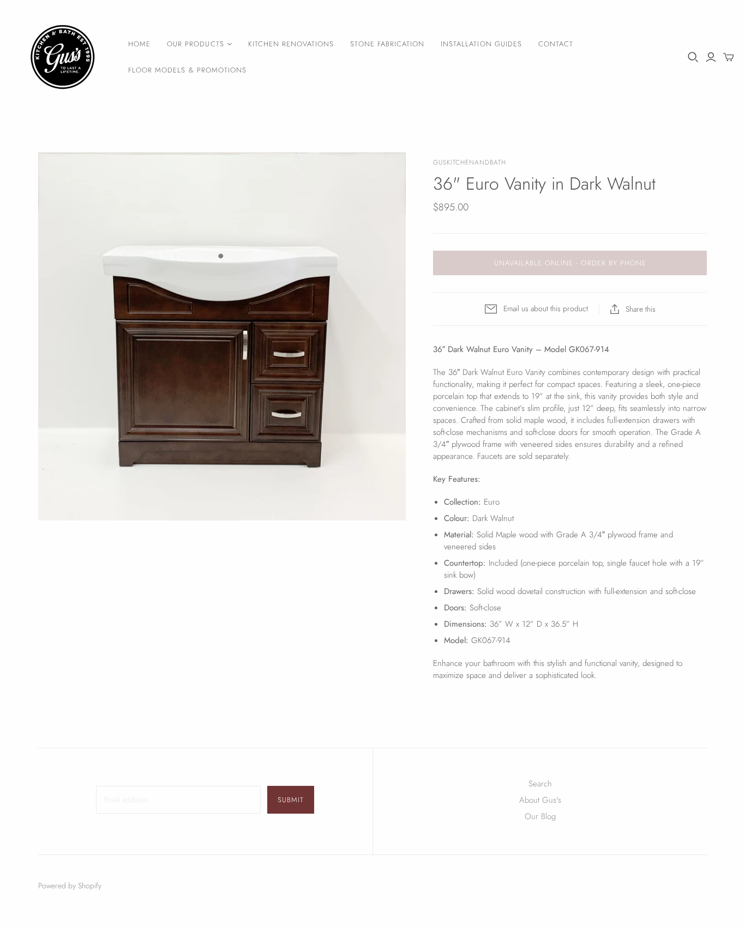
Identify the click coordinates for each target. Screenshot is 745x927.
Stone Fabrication (387, 44)
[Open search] (693, 57)
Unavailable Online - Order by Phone (570, 263)
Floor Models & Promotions (187, 70)
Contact (555, 44)
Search (540, 784)
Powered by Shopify (69, 885)
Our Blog (540, 816)
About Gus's (540, 800)
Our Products (195, 44)
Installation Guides (481, 44)
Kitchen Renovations (291, 44)
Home (139, 44)
